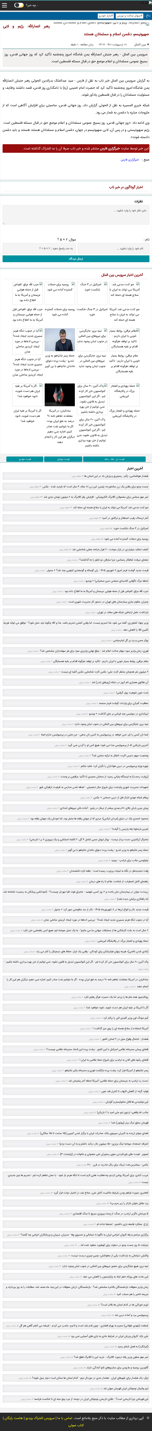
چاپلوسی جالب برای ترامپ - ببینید (129, 860)
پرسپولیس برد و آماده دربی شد (131, 1315)
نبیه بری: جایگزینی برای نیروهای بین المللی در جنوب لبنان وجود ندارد (92, 361)
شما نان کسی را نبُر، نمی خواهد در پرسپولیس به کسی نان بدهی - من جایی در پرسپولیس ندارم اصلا (94, 735)
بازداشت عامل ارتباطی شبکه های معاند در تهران (122, 612)
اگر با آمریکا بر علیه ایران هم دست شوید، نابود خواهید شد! (27, 416)
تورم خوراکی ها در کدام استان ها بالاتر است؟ (124, 1305)
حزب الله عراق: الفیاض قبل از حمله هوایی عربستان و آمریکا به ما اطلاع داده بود (27, 314)
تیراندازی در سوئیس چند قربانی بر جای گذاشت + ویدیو (118, 714)
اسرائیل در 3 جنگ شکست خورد (92, 312)
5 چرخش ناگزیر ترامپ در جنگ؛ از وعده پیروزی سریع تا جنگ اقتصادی (110, 1214)
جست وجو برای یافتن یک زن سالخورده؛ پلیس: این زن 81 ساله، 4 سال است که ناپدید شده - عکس (95, 487)
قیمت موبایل (63, 459)
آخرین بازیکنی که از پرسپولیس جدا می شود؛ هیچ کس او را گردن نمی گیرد (108, 745)
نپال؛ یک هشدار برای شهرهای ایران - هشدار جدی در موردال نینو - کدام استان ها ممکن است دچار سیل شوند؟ (90, 1378)
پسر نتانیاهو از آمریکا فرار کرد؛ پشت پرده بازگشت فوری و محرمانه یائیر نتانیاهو (106, 1070)
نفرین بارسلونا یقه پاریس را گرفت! (130, 829)
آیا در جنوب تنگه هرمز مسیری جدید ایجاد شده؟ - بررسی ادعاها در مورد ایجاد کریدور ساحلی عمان (27, 367)
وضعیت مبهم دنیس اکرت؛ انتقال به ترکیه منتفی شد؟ (120, 755)
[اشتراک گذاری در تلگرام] (33, 175)
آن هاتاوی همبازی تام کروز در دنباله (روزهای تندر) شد (120, 682)
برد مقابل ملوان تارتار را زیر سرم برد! (129, 1203)
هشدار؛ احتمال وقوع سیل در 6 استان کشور (125, 1039)
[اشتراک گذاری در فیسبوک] (6, 175)
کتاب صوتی (76, 1425)
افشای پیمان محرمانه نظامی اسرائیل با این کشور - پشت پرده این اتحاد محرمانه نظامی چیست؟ (97, 1049)
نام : (146, 239)
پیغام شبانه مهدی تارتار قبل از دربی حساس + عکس (120, 797)
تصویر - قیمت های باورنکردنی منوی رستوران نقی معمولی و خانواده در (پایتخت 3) (104, 1154)
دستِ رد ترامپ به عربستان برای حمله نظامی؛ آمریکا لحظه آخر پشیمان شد (108, 1081)
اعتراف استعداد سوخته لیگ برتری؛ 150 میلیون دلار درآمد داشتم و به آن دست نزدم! (103, 1144)
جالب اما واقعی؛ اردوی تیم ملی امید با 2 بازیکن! (122, 1112)
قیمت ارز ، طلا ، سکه (114, 459)
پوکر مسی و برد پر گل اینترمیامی (130, 640)
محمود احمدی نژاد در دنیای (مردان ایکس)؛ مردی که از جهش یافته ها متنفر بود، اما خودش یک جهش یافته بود (89, 819)
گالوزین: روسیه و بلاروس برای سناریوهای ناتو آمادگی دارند (117, 1368)
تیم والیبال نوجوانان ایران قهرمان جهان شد (125, 1388)
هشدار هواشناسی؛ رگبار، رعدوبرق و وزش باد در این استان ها (116, 476)
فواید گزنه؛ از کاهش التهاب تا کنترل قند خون (124, 1091)
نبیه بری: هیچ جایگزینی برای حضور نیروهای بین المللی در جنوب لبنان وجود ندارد (105, 1266)
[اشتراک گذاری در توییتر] (15, 175)
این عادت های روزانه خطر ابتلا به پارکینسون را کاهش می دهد (115, 1277)
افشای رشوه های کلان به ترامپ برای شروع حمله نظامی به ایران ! (114, 1060)
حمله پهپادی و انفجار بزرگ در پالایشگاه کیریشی (124, 413)
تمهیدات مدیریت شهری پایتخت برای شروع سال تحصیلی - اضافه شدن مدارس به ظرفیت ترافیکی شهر (93, 787)
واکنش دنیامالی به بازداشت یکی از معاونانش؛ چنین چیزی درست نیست (109, 1256)
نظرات (138, 201)
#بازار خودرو (106, 16)
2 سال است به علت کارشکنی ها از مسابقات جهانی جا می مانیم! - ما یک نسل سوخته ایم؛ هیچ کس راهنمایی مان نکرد (85, 930)
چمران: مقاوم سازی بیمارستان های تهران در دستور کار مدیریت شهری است (108, 602)
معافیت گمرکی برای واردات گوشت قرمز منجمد (123, 703)
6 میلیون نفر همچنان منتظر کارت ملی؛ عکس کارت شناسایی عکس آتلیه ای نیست (104, 672)
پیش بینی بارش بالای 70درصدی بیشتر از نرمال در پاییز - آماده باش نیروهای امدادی (104, 808)
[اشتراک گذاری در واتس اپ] (24, 175)
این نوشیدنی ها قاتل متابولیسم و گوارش (126, 1102)
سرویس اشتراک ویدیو (40, 1418)
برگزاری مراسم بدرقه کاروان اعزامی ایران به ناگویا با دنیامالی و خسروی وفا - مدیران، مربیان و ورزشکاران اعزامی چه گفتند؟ (84, 1235)
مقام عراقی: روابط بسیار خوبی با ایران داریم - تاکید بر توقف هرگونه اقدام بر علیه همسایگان (124, 363)
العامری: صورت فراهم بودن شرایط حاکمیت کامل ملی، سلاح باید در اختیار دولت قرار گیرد (101, 1193)
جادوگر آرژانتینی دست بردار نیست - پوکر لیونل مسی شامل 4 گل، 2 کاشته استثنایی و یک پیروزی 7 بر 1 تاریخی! (88, 839)
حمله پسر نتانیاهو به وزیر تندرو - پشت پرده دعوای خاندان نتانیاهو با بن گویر (60, 361)
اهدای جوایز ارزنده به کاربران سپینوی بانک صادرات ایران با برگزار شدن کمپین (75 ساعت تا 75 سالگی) (94, 1133)
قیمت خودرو (25, 459)
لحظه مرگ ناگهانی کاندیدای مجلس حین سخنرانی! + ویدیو (117, 581)
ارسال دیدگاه (76, 259)
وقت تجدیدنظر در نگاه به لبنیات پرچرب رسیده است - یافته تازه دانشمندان (108, 871)
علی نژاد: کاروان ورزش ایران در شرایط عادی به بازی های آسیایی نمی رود (109, 1336)
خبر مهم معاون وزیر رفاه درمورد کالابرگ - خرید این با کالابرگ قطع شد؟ (111, 1357)
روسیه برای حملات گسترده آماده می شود (60, 312)
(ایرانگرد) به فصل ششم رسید (133, 1346)
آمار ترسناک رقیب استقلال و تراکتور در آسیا (125, 518)
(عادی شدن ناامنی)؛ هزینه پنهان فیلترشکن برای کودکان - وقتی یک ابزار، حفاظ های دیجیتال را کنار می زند (92, 951)
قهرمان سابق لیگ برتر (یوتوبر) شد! (129, 1123)
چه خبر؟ (31, 5)
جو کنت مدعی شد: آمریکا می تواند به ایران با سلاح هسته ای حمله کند (124, 314)
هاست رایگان (14, 1418)
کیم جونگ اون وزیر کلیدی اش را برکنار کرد (125, 1018)
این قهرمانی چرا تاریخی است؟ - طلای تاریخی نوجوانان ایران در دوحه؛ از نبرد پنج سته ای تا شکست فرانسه (91, 1399)
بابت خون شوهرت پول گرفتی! (132, 693)
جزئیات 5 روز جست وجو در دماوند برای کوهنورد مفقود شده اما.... (113, 1245)
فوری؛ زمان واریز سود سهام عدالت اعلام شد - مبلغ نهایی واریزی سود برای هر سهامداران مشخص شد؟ (94, 651)
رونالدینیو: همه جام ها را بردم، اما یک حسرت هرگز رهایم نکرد (116, 997)
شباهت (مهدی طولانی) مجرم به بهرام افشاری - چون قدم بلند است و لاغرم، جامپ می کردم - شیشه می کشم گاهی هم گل (83, 1326)
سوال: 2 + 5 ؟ (66, 239)
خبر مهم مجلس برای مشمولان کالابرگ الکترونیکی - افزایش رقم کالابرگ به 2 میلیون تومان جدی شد (96, 497)
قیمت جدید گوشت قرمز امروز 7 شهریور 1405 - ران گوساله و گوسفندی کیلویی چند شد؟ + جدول (97, 570)
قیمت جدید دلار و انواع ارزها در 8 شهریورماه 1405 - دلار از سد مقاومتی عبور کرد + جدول (101, 909)
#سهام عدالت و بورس (129, 16)
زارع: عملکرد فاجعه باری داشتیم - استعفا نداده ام (122, 1224)
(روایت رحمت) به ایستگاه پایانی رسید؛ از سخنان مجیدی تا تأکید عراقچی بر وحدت (104, 777)
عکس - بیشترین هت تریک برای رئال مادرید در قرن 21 (117, 1165)
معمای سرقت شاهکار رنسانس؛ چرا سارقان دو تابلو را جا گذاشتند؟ (113, 560)
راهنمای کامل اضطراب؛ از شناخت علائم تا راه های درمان (118, 881)
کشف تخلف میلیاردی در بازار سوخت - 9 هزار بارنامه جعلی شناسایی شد (110, 549)
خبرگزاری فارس (130, 159)
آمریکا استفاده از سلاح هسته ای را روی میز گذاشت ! (120, 1028)
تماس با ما (64, 1418)
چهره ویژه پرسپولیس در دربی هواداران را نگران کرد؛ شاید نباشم (114, 766)
